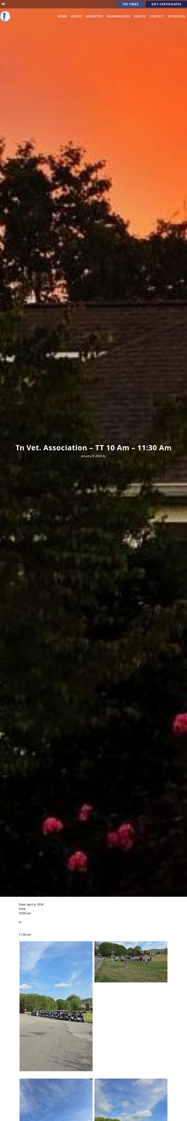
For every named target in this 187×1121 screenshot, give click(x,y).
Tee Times (131, 4)
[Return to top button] (180, 1114)
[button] (76, 16)
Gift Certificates (166, 4)
